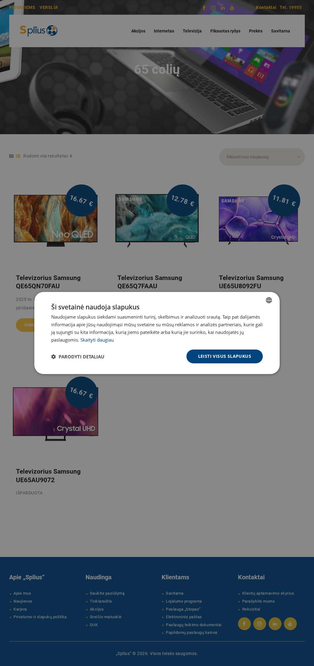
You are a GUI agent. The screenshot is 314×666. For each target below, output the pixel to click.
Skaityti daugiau (97, 340)
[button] (77, 356)
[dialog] (157, 333)
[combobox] (269, 300)
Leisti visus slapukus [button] (224, 356)
